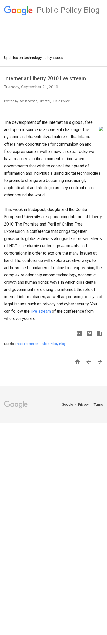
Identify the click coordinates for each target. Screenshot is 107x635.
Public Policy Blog (53, 344)
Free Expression (27, 344)
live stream (41, 311)
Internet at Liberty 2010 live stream (45, 78)
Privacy (83, 404)
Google (68, 404)
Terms (98, 404)
